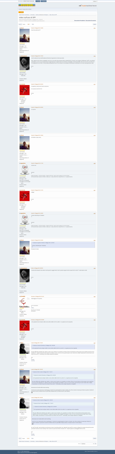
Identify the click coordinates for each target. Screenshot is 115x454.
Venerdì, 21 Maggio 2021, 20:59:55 (37, 107)
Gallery (32, 307)
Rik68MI (23, 296)
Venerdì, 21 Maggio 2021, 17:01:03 (37, 55)
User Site (33, 360)
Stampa (94, 24)
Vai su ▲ (96, 451)
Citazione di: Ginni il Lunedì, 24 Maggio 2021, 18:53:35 (43, 400)
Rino (22, 343)
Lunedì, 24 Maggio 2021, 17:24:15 (37, 342)
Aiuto (86, 451)
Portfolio (32, 359)
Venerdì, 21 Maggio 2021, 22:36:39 (37, 213)
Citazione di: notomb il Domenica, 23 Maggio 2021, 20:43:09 (44, 345)
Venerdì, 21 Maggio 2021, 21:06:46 (37, 135)
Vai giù (20, 24)
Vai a (79, 443)
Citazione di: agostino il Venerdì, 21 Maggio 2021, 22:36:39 (43, 242)
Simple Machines (26, 451)
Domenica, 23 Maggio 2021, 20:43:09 (37, 319)
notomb (23, 84)
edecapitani (24, 56)
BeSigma (46, 14)
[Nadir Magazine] (20, 360)
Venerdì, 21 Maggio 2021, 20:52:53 (37, 84)
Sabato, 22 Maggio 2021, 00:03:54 (37, 268)
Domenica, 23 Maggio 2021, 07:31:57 (37, 296)
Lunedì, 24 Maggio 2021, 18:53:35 (37, 369)
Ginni (22, 28)
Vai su (20, 438)
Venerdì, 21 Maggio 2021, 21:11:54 (37, 163)
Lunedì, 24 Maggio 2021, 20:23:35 (37, 397)
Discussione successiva (91, 20)
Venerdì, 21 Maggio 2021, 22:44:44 (37, 240)
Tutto (33, 24)
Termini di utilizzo (91, 451)
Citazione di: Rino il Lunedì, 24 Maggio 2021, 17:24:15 (42, 371)
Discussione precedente (79, 20)
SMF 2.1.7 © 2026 (20, 451)
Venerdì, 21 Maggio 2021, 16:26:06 (37, 27)
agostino (23, 163)
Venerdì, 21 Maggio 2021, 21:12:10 (37, 190)
